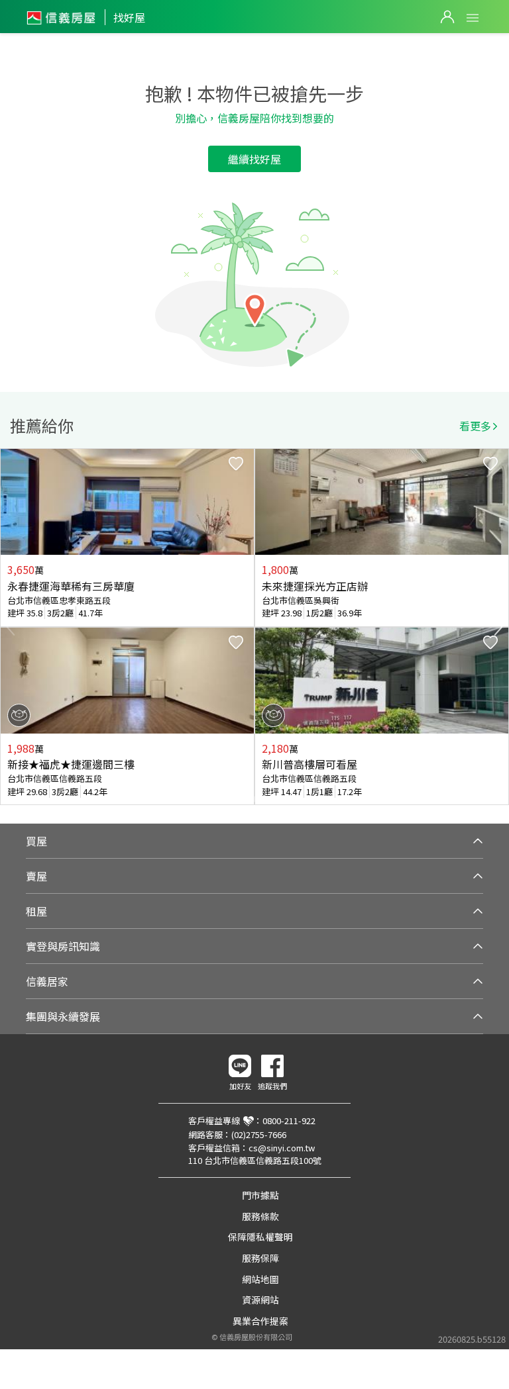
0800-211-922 (288, 1120)
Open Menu (473, 18)
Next (498, 627)
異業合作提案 (260, 1320)
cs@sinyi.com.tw (282, 1147)
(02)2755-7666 (258, 1134)
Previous (10, 627)
